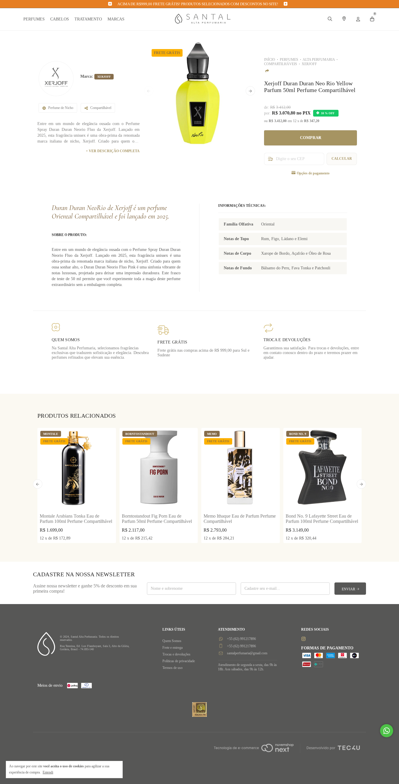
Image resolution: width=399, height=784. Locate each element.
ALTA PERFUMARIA (319, 60)
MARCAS (115, 19)
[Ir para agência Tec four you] (333, 748)
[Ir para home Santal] (202, 22)
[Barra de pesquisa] (330, 19)
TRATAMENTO (88, 19)
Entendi (48, 772)
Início (269, 60)
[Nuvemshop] (254, 752)
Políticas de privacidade (178, 661)
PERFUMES (34, 19)
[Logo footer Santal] (46, 654)
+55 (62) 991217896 (241, 639)
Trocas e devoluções (176, 654)
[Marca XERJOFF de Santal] (56, 79)
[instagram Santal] (303, 638)
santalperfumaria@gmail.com (247, 653)
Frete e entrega (172, 648)
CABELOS (59, 19)
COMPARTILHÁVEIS (280, 64)
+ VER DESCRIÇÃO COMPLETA (113, 151)
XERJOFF (309, 64)
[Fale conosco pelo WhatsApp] (386, 730)
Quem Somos (171, 641)
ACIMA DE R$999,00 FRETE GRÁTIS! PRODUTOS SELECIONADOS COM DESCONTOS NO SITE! (198, 4)
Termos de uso (172, 668)
